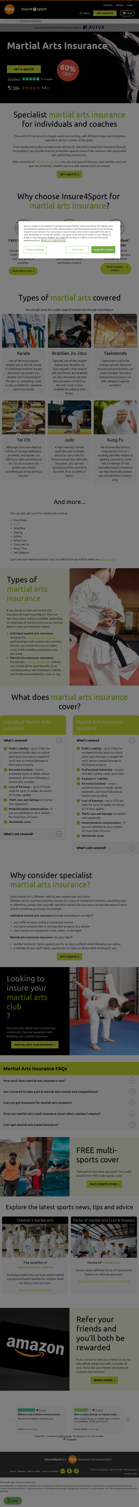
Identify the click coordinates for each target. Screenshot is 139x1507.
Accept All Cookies (103, 250)
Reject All (77, 250)
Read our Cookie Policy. (53, 240)
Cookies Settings (35, 250)
